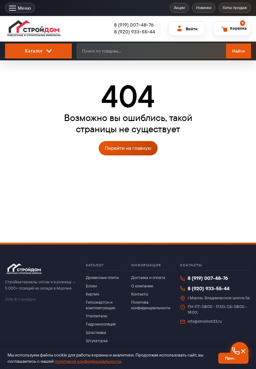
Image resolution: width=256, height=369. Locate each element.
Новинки (203, 7)
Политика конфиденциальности (150, 305)
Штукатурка (97, 340)
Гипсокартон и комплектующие (100, 305)
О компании (142, 286)
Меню (24, 8)
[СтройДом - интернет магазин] (34, 28)
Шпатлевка (96, 332)
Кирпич (92, 294)
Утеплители (96, 316)
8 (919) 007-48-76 (208, 278)
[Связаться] (239, 351)
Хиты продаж (235, 7)
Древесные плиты (102, 277)
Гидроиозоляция (101, 324)
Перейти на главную (128, 148)
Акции (179, 7)
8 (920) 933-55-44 (208, 288)
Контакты (139, 294)
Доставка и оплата (148, 277)
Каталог (34, 51)
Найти (238, 51)
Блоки (91, 286)
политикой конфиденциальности (88, 361)
